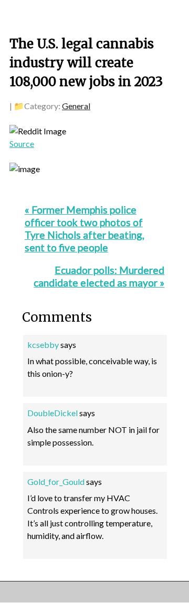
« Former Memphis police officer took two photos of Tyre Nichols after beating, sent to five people (84, 228)
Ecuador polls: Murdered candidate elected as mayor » (99, 276)
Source (21, 144)
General (76, 106)
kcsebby (43, 345)
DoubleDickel (52, 413)
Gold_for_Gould (56, 481)
